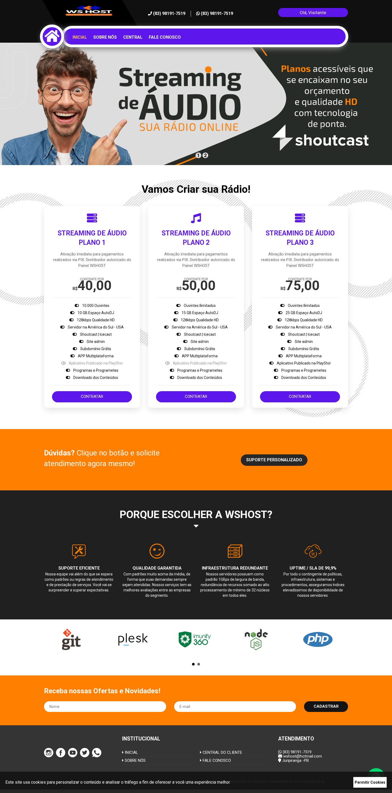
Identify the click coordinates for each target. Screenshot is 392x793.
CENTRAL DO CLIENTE (222, 752)
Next (341, 639)
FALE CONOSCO (216, 760)
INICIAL (131, 752)
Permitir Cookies (370, 782)
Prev (51, 639)
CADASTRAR (326, 706)
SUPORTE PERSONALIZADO (274, 459)
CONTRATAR (92, 396)
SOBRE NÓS (135, 760)
